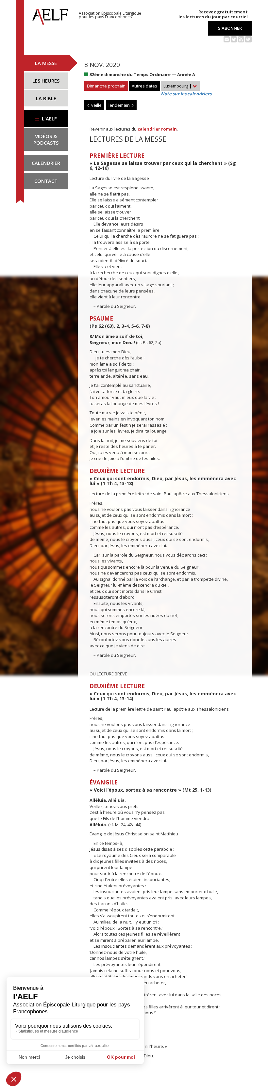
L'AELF (49, 118)
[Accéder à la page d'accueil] (50, 15)
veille (96, 105)
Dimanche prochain (106, 86)
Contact (46, 181)
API (248, 39)
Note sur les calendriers (186, 94)
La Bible (46, 98)
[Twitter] (234, 39)
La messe (46, 63)
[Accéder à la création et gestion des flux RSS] (241, 39)
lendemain (120, 105)
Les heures (45, 80)
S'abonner (230, 28)
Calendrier (46, 163)
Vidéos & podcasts (46, 139)
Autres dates (144, 86)
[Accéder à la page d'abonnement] (227, 39)
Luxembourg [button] (177, 86)
